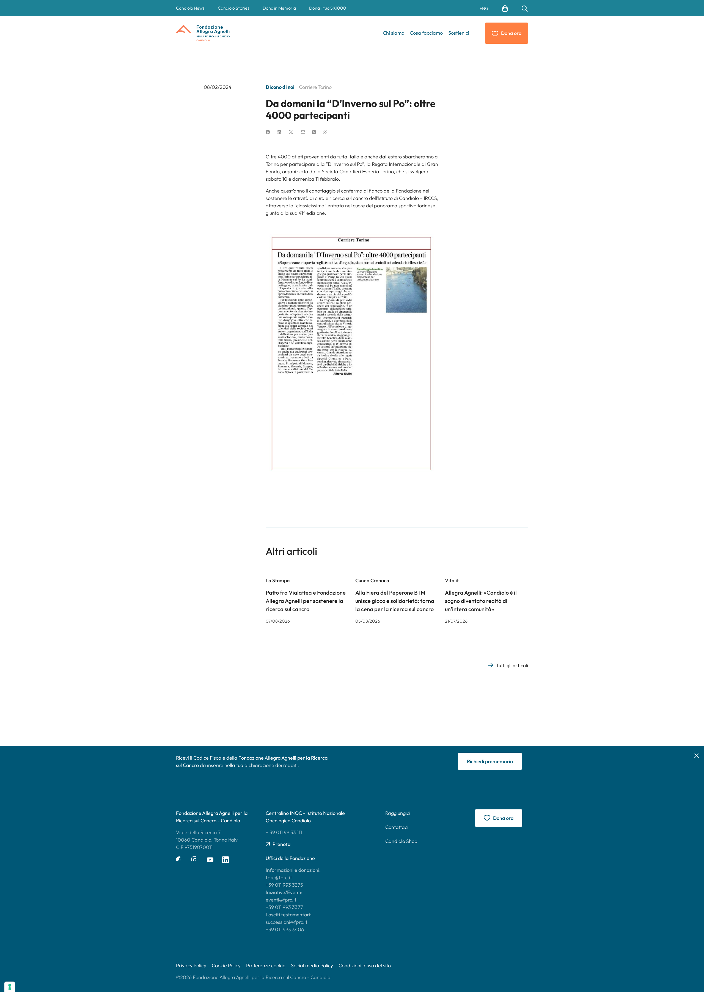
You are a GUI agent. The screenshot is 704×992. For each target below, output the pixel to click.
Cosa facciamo (426, 33)
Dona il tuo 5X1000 (327, 8)
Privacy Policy (191, 965)
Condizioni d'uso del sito (365, 965)
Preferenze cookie (265, 965)
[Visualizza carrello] (505, 8)
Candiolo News (190, 8)
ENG (484, 8)
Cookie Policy (226, 965)
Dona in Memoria (279, 8)
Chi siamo (393, 33)
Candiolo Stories (233, 8)
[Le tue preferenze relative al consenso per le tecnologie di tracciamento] (9, 987)
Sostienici (458, 33)
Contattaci (396, 827)
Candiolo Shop (401, 841)
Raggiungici (397, 813)
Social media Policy (312, 965)
